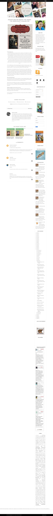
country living (38, 456)
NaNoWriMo (37, 480)
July (37, 256)
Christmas (44, 453)
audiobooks (44, 449)
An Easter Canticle (40, 449)
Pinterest (44, 81)
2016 (37, 244)
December (38, 250)
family (40, 461)
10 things (41, 436)
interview (44, 468)
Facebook (37, 81)
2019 (39, 438)
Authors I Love (42, 451)
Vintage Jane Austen (39, 498)
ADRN (44, 446)
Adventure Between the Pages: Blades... (19, 138)
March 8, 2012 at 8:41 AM (13, 146)
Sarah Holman (14, 112)
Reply (32, 179)
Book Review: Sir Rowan (40, 302)
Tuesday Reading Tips (42, 497)
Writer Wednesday (42, 503)
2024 (37, 235)
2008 (37, 318)
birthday (37, 452)
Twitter (40, 81)
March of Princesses (42, 473)
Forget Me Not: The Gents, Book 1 (40, 368)
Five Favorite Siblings (42, 190)
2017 (37, 243)
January (38, 313)
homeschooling (40, 468)
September (38, 253)
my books (42, 476)
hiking (40, 465)
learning (37, 471)
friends (37, 464)
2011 (39, 437)
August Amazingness (39, 450)
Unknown (11, 157)
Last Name (37, 94)
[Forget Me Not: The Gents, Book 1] (37, 368)
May (37, 258)
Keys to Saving (43, 469)
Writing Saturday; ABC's (40, 307)
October (38, 252)
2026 (39, 439)
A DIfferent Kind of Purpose (41, 441)
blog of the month (40, 452)
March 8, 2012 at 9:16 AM (13, 165)
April (37, 259)
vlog (42, 498)
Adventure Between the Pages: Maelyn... (10, 138)
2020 (37, 239)
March (38, 260)
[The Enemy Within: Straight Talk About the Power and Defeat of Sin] (37, 350)
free (44, 463)
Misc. (44, 474)
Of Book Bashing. (39, 300)
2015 (37, 245)
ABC (41, 446)
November (38, 251)
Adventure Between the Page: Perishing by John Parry (40, 271)
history (42, 465)
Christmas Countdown (39, 454)
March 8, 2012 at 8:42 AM (13, 158)
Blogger (44, 0)
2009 (37, 317)
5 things (41, 439)
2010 (37, 437)
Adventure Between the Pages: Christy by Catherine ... (40, 287)
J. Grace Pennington (40, 398)
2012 (37, 249)
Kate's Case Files (38, 469)
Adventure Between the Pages (40, 448)
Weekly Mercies (40, 500)
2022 (37, 237)
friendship (39, 464)
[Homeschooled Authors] (40, 334)
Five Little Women (41, 463)
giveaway (42, 464)
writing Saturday (40, 504)
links (39, 471)
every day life (40, 459)
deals (44, 456)
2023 (37, 236)
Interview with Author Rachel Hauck (28, 135)
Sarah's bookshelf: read (42, 347)
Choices (41, 453)
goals (44, 464)
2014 (37, 246)
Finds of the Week (39, 462)
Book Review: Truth (39, 303)
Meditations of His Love (39, 474)
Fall (38, 461)
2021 (37, 238)
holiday (44, 465)
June (37, 257)
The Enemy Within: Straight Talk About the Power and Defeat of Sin (39, 351)
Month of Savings (38, 475)
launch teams (43, 470)
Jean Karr (37, 415)
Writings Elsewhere (38, 505)
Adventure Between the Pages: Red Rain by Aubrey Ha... (41, 281)
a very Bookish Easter (41, 443)
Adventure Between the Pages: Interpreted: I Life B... (41, 275)
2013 (41, 437)
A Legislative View (38, 442)
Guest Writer (37, 465)
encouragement (38, 457)
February (38, 312)
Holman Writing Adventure (40, 466)
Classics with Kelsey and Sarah (41, 455)
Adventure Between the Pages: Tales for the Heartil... (40, 268)
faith (38, 460)
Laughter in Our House (39, 470)
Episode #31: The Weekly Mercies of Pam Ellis (41, 181)
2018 (37, 242)
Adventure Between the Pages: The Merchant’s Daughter (40, 310)
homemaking (37, 467)
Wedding (41, 499)
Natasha (11, 173)
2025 (37, 439)
